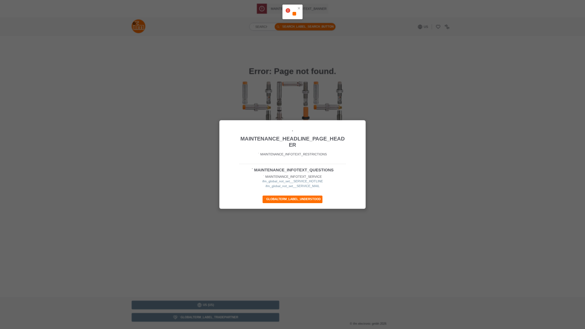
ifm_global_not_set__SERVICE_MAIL (293, 186)
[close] (299, 8)
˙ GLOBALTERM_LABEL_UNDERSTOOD (292, 199)
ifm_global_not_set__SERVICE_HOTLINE (292, 181)
